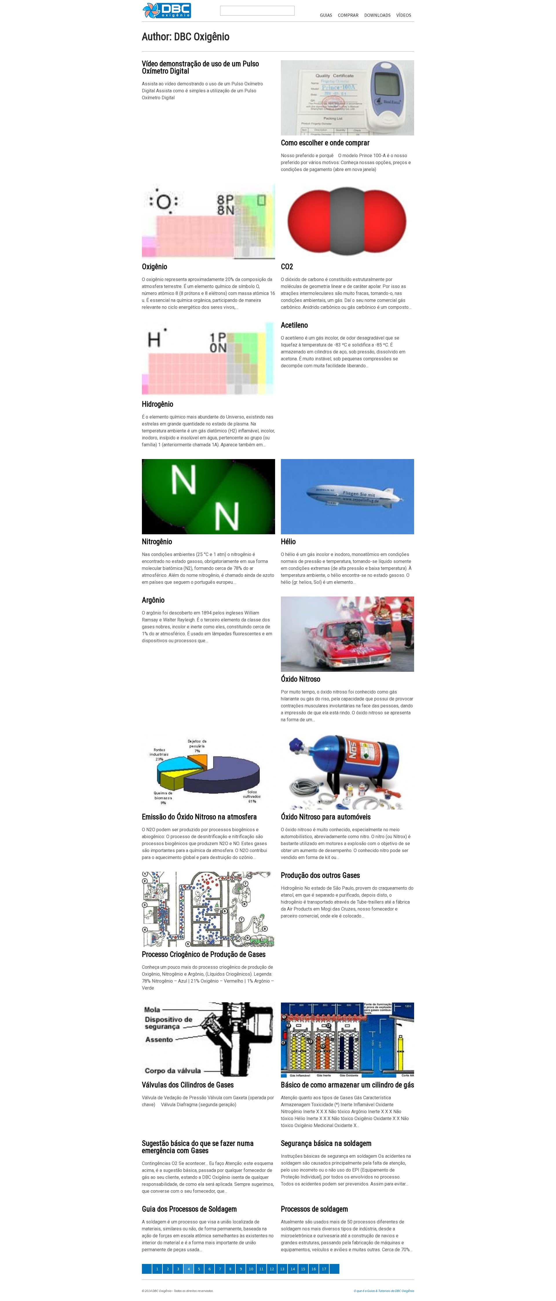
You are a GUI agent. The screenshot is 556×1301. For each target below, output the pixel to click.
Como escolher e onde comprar (325, 143)
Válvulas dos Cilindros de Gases (188, 1085)
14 (293, 1268)
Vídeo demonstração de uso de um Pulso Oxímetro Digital (200, 67)
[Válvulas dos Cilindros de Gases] (208, 1076)
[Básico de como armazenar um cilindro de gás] (347, 1076)
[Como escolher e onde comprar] (347, 134)
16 (314, 1268)
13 (282, 1268)
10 (251, 1268)
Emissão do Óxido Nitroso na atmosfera (199, 817)
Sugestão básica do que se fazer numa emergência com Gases (198, 1147)
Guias (326, 15)
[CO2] (347, 258)
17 (324, 1268)
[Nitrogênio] (208, 533)
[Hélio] (347, 533)
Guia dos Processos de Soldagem (189, 1209)
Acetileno (294, 325)
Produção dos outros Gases (320, 875)
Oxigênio (154, 267)
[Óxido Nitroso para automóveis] (347, 808)
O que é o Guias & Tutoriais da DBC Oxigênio (384, 1291)
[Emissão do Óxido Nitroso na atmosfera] (208, 808)
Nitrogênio (157, 541)
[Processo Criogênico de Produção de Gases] (208, 946)
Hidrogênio (157, 404)
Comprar (348, 15)
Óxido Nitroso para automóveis (326, 817)
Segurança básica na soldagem (326, 1143)
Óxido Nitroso (300, 679)
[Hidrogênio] (208, 395)
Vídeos (403, 15)
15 (303, 1268)
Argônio (153, 600)
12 (272, 1268)
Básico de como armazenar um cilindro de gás (347, 1085)
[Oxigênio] (208, 258)
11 (261, 1268)
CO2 (287, 267)
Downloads (377, 15)
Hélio (288, 541)
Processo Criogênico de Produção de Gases (204, 954)
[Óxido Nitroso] (347, 670)
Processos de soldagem (314, 1209)
